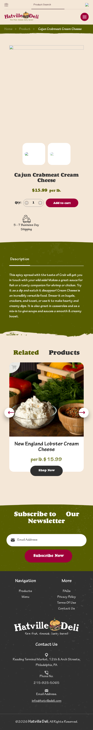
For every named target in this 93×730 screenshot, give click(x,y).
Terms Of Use (66, 603)
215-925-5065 (46, 683)
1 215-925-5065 (7, 5)
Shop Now (46, 470)
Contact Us (66, 609)
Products (25, 591)
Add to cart (62, 203)
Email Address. (46, 694)
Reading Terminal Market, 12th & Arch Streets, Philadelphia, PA (46, 662)
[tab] (19, 260)
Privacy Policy (66, 597)
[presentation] (9, 413)
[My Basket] (87, 5)
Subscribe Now (48, 556)
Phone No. (46, 676)
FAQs (67, 591)
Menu (25, 597)
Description (19, 260)
